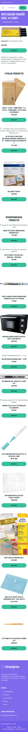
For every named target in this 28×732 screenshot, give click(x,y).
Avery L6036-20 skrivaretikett (14, 558)
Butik (23, 8)
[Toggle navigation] (3, 7)
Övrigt (17, 22)
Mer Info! (14, 50)
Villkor (19, 727)
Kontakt (14, 727)
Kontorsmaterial (8, 22)
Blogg (6, 701)
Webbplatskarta (21, 729)
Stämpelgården (8, 691)
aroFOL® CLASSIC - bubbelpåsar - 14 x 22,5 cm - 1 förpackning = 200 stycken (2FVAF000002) (14, 110)
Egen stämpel (8, 698)
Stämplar (6, 695)
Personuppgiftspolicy (8, 729)
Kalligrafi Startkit (14, 191)
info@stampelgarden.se (7, 2)
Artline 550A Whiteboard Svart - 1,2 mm (14, 359)
